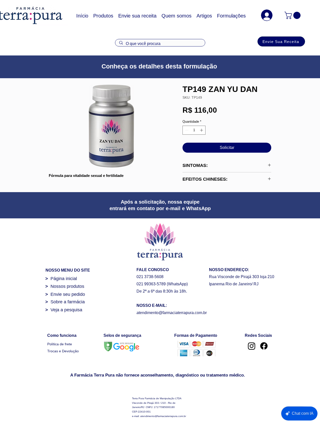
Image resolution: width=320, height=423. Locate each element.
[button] (293, 15)
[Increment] (202, 130)
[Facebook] (264, 346)
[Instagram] (251, 346)
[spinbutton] (194, 130)
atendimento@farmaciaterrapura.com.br (171, 313)
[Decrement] (186, 130)
